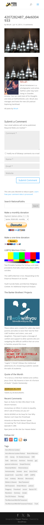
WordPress (22, 522)
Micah (9, 24)
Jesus (25, 471)
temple (24, 493)
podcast (31, 486)
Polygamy (8, 489)
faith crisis (14, 461)
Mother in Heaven (11, 482)
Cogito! (7, 363)
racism (25, 489)
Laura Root (19, 475)
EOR (33, 457)
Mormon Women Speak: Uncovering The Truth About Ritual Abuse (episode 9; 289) (20, 423)
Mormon (20, 478)
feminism (22, 461)
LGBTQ (32, 475)
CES (6, 457)
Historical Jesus (23, 468)
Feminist (30, 461)
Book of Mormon (32, 453)
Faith (6, 461)
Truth (36, 504)
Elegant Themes (21, 519)
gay (36, 461)
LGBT (6, 333)
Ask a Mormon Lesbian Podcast (15, 453)
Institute (19, 471)
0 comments (28, 24)
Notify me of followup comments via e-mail (23, 153)
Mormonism (29, 478)
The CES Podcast (10, 496)
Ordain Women (21, 486)
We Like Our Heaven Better (25, 429)
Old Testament (10, 486)
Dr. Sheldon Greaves (23, 457)
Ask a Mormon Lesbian (12, 450)
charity (12, 457)
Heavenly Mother (10, 468)
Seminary (17, 493)
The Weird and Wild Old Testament (16, 500)
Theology (21, 496)
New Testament (24, 482)
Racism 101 (32, 489)
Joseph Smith (9, 475)
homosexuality (9, 471)
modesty (13, 478)
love (6, 478)
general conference (11, 464)
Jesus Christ (33, 471)
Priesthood (17, 489)
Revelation (8, 493)
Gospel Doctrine (25, 464)
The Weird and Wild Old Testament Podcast (18, 504)
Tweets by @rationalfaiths (14, 393)
